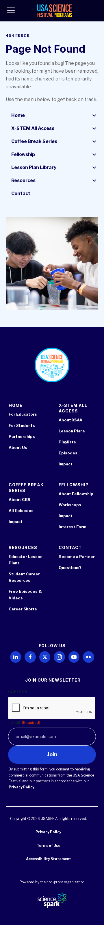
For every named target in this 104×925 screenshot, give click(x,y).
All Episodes (21, 510)
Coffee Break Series (34, 141)
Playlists (67, 442)
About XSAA (70, 420)
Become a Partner (77, 556)
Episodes (68, 453)
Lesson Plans (72, 431)
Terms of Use (48, 845)
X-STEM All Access (32, 128)
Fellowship (23, 154)
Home (18, 115)
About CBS (19, 499)
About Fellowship (76, 493)
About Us (18, 447)
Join (52, 754)
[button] (94, 115)
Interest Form (72, 526)
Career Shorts (23, 609)
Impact (66, 464)
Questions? (70, 567)
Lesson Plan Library (33, 167)
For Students (22, 425)
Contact (20, 193)
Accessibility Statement (48, 859)
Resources (23, 180)
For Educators (23, 414)
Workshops (70, 504)
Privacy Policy (21, 787)
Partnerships (22, 436)
